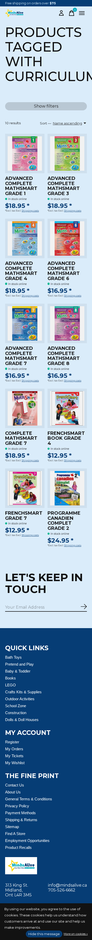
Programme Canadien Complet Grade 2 (64, 520)
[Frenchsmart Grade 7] (24, 488)
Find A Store (15, 833)
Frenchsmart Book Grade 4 (66, 438)
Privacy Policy (17, 806)
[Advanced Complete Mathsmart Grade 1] (24, 153)
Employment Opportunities (27, 840)
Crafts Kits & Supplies (23, 692)
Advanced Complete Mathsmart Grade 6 (64, 271)
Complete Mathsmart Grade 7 (21, 438)
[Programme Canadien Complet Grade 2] (67, 488)
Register (12, 742)
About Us (13, 792)
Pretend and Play (19, 664)
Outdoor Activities (19, 699)
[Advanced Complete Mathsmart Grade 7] (24, 323)
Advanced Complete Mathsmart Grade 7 (21, 356)
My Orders (14, 749)
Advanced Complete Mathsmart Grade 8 (64, 356)
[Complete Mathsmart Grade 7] (24, 408)
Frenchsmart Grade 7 (23, 515)
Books (10, 678)
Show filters (46, 106)
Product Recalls (18, 847)
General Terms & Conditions (28, 799)
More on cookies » (76, 934)
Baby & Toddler (17, 671)
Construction (15, 713)
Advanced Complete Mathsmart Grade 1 (21, 186)
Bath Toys (13, 657)
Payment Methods (20, 813)
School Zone (15, 706)
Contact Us (14, 785)
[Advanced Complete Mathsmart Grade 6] (67, 238)
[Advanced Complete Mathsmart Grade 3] (67, 153)
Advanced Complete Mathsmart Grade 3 (64, 186)
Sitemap (12, 826)
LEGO (10, 685)
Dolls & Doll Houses (22, 719)
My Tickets (14, 756)
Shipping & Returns (21, 820)
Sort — (45, 123)
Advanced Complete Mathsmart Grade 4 (21, 271)
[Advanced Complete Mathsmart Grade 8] (67, 323)
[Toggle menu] (82, 13)
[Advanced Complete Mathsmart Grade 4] (24, 238)
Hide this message (44, 934)
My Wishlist (15, 763)
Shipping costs (30, 210)
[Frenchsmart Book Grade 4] (67, 408)
